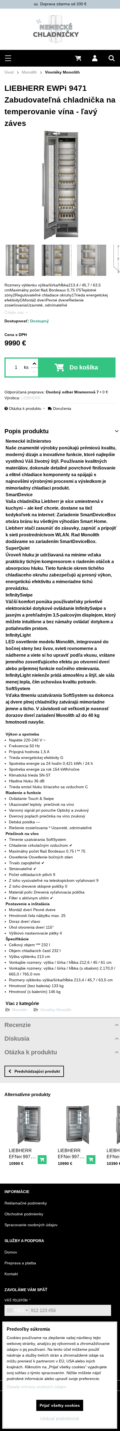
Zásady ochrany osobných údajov (36, 1386)
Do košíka (83, 367)
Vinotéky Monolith (55, 1009)
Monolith (19, 1009)
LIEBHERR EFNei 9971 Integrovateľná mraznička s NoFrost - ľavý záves (23, 1166)
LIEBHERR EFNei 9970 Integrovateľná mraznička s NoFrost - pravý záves (72, 1166)
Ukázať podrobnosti (59, 1418)
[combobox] (17, 1310)
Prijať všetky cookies (60, 1405)
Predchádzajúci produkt (37, 1071)
